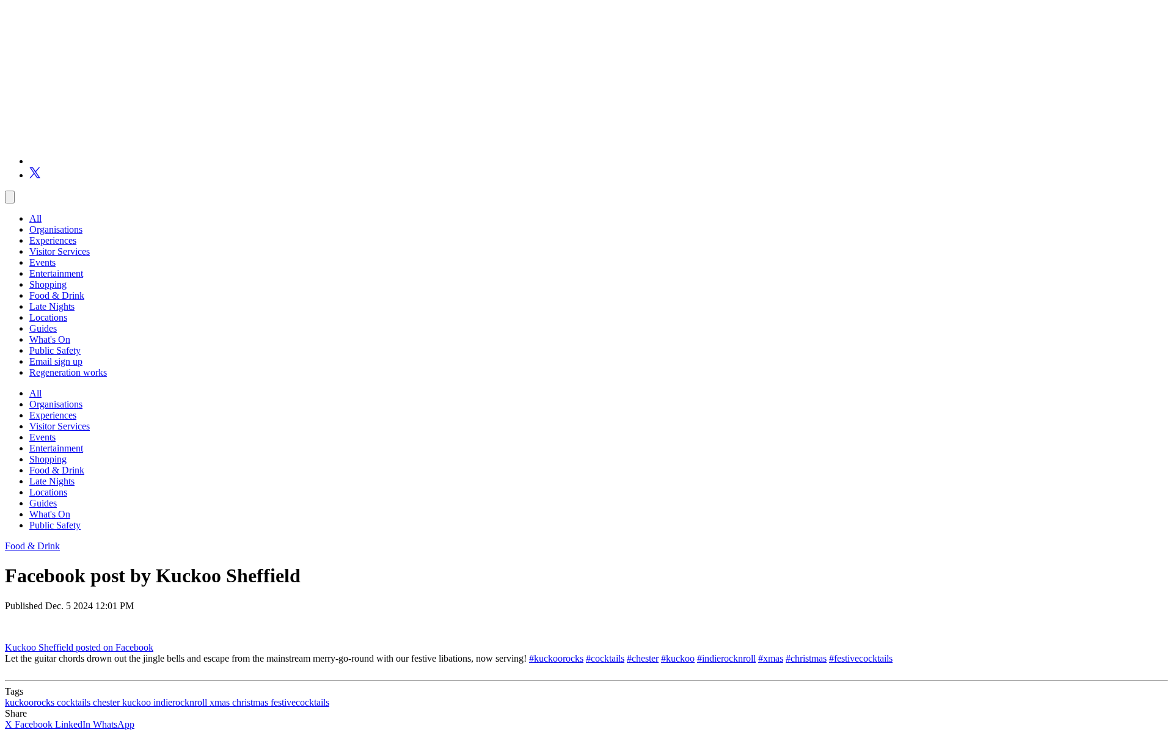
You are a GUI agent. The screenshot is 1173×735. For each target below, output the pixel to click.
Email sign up (55, 361)
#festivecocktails (861, 658)
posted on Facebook (114, 647)
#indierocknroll (726, 658)
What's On (49, 339)
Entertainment (56, 273)
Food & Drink (56, 295)
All (35, 218)
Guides (43, 328)
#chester (643, 658)
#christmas (806, 658)
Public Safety (55, 350)
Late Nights (52, 306)
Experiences (52, 240)
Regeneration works (68, 372)
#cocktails (605, 658)
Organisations (55, 229)
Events (42, 262)
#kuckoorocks (556, 658)
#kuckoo (678, 658)
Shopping (48, 284)
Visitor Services (59, 251)
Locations (48, 317)
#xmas (770, 658)
